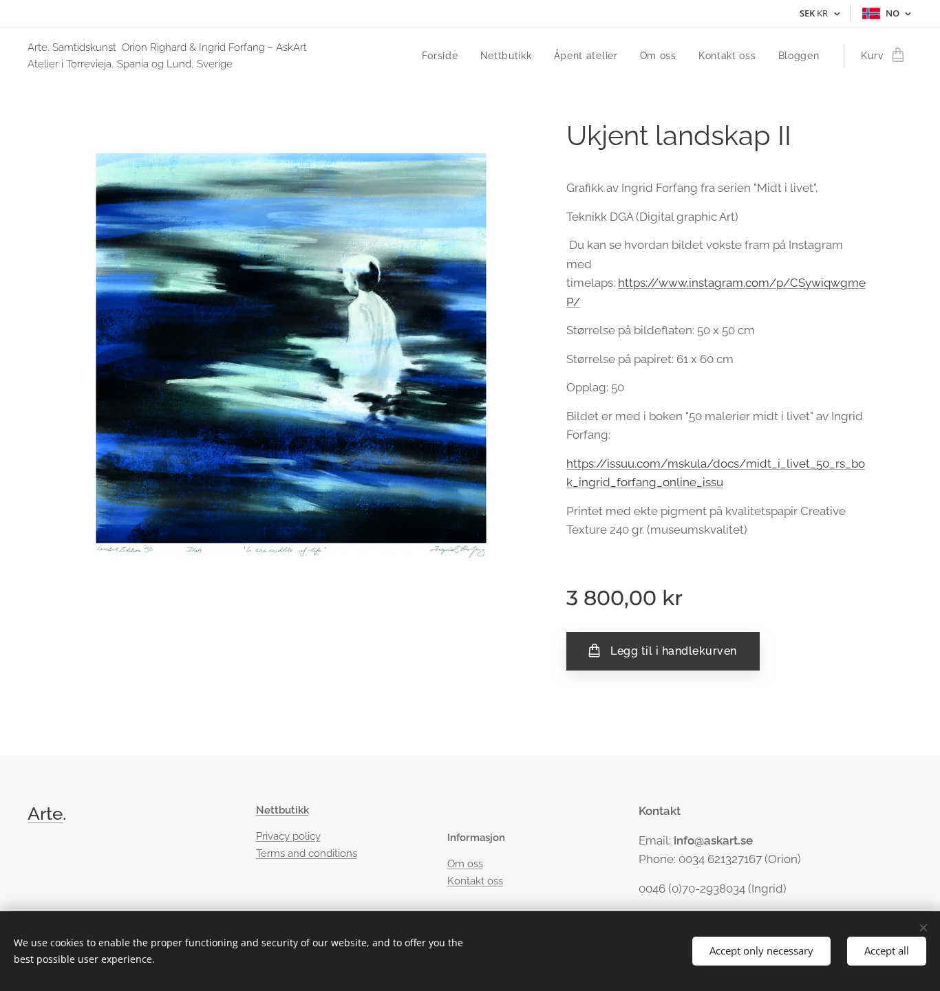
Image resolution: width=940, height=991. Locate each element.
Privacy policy (288, 836)
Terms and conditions (306, 853)
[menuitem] (443, 56)
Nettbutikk (282, 810)
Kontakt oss (475, 881)
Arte (45, 813)
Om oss (465, 864)
